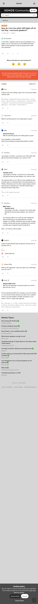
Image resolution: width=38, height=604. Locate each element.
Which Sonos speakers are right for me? (13, 336)
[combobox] (19, 15)
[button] (2, 11)
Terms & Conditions (7, 387)
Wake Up (4, 368)
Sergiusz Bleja (8, 264)
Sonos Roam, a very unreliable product (13, 331)
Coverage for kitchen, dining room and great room (16, 348)
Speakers (5, 20)
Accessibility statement (30, 387)
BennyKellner (7, 38)
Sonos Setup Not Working (9, 321)
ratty (5, 130)
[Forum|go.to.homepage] (15, 10)
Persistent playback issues (9, 326)
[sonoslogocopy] (19, 3)
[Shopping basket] (34, 3)
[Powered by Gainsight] (19, 383)
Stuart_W (6, 280)
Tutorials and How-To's (7, 345)
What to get (4, 338)
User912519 (7, 115)
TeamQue (7, 153)
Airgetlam (6, 240)
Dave (5, 89)
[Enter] (3, 15)
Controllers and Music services (10, 370)
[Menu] (3, 3)
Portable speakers (6, 323)
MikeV (5, 169)
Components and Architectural (9, 328)
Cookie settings (18, 387)
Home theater (5, 358)
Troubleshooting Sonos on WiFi (11, 373)
